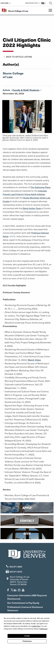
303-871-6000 (15, 566)
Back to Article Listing (19, 56)
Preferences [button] (43, 629)
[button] (32, 3)
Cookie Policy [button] (36, 626)
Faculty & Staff (20, 90)
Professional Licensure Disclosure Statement (25, 608)
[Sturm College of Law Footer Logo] (27, 553)
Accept (27, 636)
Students (34, 90)
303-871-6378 (15, 571)
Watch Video (34, 359)
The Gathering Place (40, 187)
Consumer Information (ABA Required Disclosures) (27, 597)
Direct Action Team (32, 208)
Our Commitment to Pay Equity (23, 602)
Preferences (27, 641)
